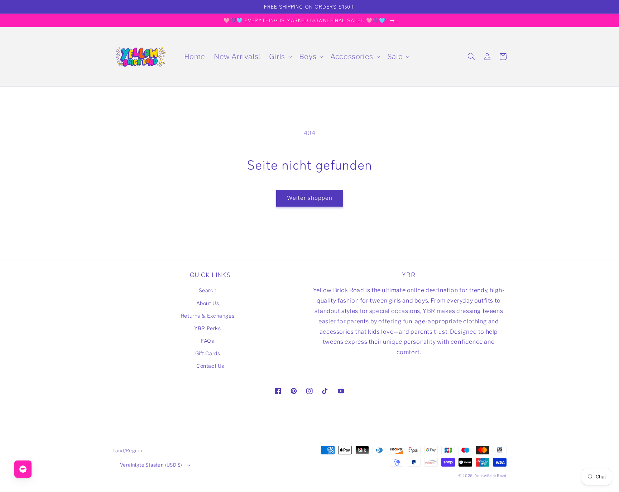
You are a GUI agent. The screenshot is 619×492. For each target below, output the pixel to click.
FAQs (207, 341)
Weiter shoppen (309, 198)
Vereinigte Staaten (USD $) (151, 465)
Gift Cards (207, 353)
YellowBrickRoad (491, 475)
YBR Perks (207, 328)
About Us (207, 303)
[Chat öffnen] (23, 469)
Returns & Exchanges (207, 316)
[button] (280, 57)
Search (208, 290)
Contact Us (210, 366)
